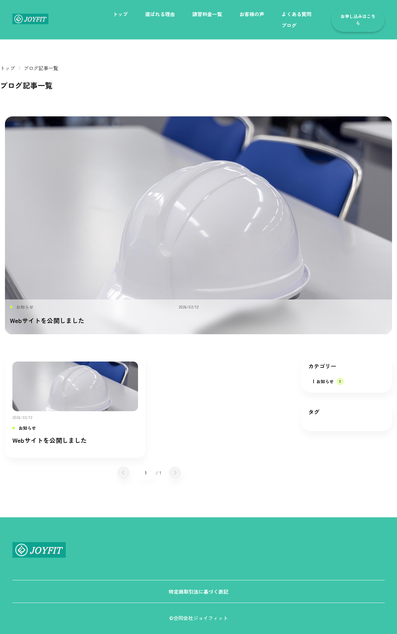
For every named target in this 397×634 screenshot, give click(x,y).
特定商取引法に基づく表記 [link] (198, 591)
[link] (30, 19)
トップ (7, 68)
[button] (358, 19)
